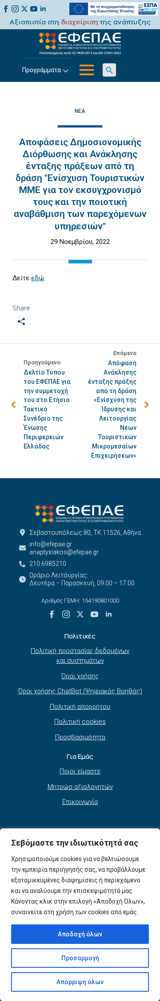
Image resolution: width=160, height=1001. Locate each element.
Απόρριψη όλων (80, 982)
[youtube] (33, 8)
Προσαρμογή (80, 958)
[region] (80, 914)
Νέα (80, 111)
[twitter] (24, 8)
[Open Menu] (87, 70)
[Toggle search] (109, 70)
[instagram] (15, 8)
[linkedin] (43, 8)
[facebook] (5, 8)
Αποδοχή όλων (80, 934)
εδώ (37, 278)
